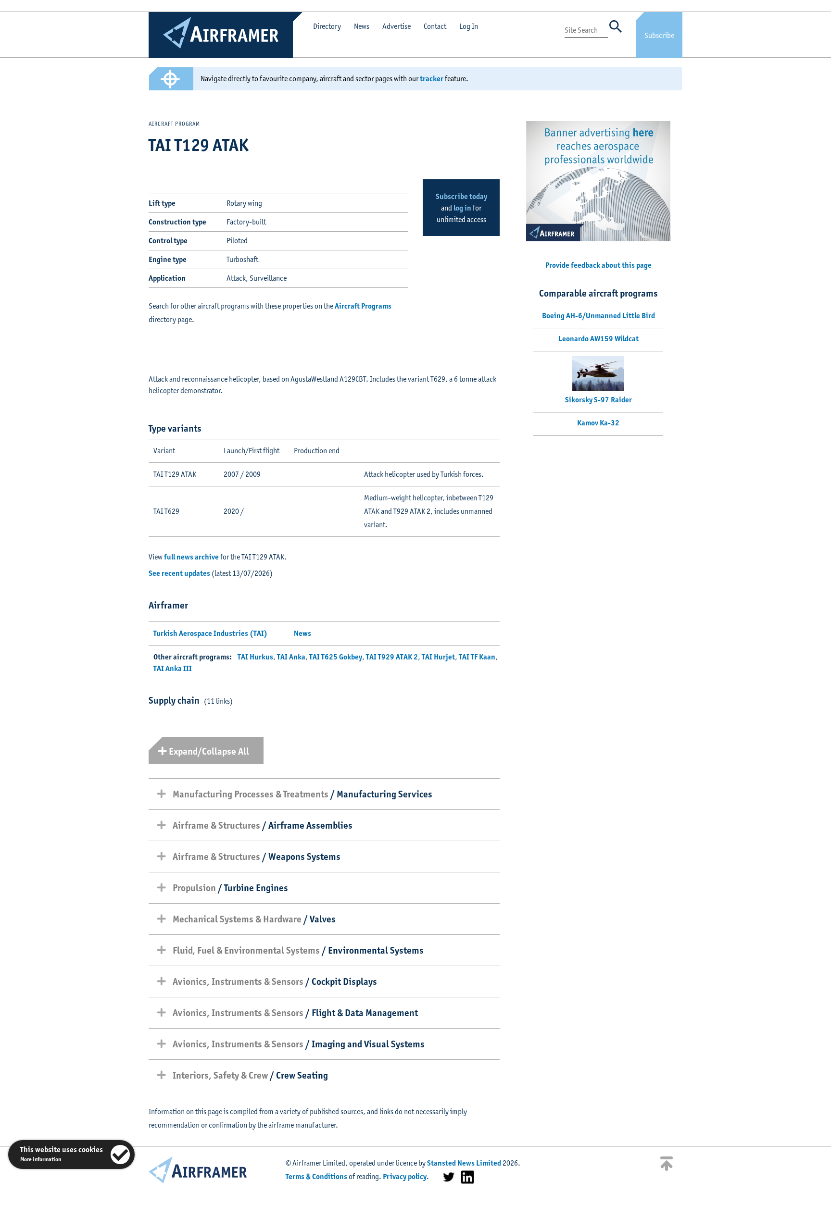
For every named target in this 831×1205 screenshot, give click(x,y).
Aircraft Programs (363, 306)
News (361, 26)
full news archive (191, 556)
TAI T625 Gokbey (335, 656)
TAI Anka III (172, 668)
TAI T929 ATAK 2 (392, 656)
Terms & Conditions (316, 1176)
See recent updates (179, 573)
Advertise (396, 26)
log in (462, 207)
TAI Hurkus (255, 656)
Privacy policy (405, 1176)
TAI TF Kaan (477, 656)
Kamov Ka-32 (598, 422)
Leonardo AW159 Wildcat (598, 338)
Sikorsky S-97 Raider (598, 399)
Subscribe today (461, 196)
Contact (435, 26)
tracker (431, 78)
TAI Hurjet (438, 656)
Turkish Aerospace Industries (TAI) (210, 633)
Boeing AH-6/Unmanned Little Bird (598, 315)
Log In (468, 26)
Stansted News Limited (464, 1163)
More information (40, 1159)
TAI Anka (291, 656)
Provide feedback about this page (598, 265)
